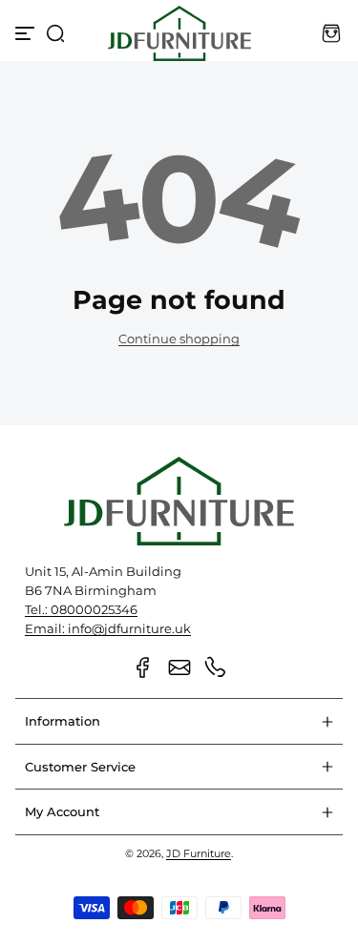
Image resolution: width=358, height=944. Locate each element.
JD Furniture (198, 853)
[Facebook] (143, 667)
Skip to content (28, 117)
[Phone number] (215, 667)
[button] (55, 33)
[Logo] (179, 33)
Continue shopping (179, 339)
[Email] (179, 667)
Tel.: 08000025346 (81, 610)
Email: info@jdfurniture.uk (108, 629)
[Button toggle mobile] (26, 33)
